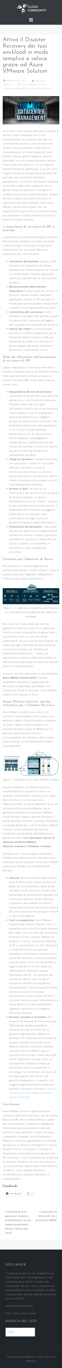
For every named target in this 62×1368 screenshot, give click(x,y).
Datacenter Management (16, 88)
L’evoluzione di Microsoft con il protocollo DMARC (46, 1216)
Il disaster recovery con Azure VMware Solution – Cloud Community (33, 1093)
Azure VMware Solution (33, 84)
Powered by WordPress (20, 1356)
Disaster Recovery (41, 88)
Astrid (48, 1356)
